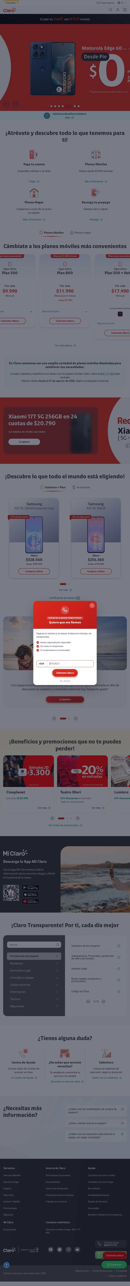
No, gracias (65, 681)
